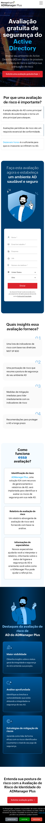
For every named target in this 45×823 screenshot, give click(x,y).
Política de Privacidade (24, 296)
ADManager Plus (19, 477)
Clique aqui (41, 812)
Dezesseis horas (11, 142)
